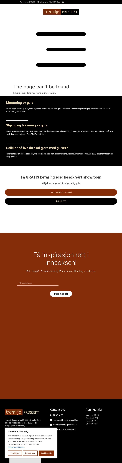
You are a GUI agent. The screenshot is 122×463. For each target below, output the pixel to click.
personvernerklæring (16, 447)
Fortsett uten (30, 453)
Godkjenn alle (46, 453)
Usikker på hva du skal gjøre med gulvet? (37, 148)
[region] (31, 443)
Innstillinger (14, 453)
